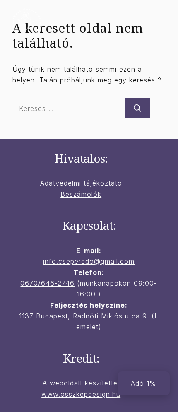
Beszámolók (80, 194)
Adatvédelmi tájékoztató (81, 183)
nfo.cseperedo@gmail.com (90, 261)
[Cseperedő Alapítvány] (26, 22)
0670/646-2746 (47, 283)
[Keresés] (137, 108)
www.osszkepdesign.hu (80, 394)
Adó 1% (143, 383)
